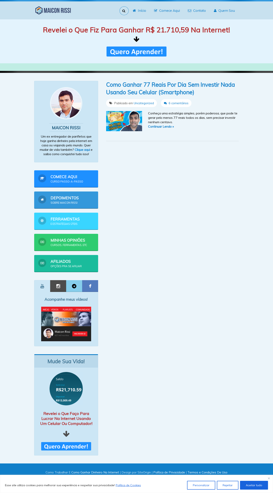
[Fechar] (268, 478)
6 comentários (178, 103)
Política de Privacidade (169, 472)
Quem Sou (226, 10)
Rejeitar (228, 485)
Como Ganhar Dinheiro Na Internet (95, 472)
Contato (199, 10)
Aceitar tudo (254, 485)
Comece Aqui (169, 10)
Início (142, 10)
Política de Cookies (128, 485)
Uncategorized (144, 103)
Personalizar (201, 485)
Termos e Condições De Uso (207, 472)
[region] (136, 484)
